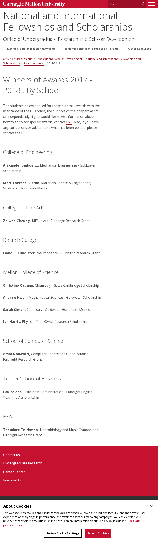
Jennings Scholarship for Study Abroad (91, 48)
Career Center (14, 472)
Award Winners (34, 63)
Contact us (11, 455)
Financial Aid (12, 480)
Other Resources (139, 48)
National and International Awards (31, 48)
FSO (69, 122)
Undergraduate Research (22, 463)
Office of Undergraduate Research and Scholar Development (69, 39)
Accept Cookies (98, 533)
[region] (79, 520)
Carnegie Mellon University (34, 4)
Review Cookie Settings (62, 533)
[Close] (151, 506)
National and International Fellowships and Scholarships (67, 21)
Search (143, 4)
